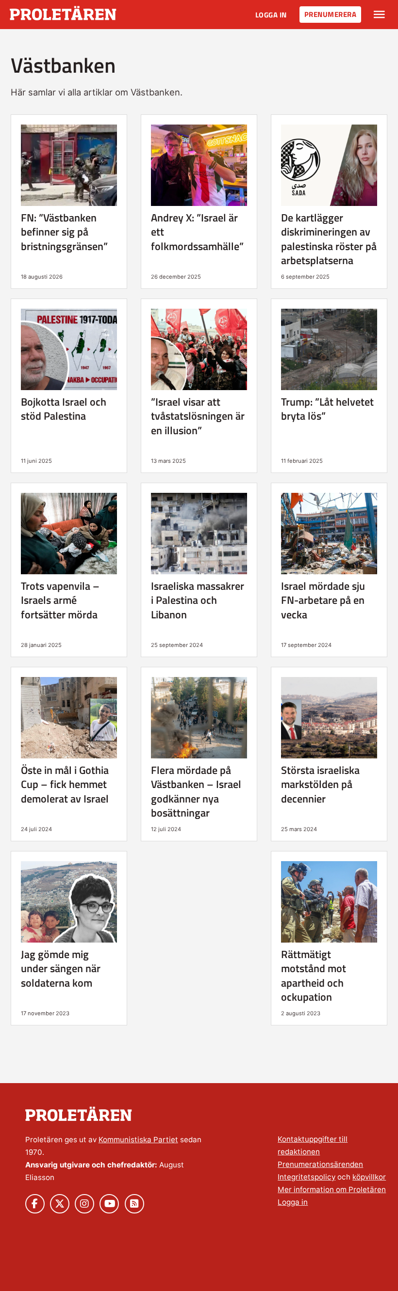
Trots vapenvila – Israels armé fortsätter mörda (60, 600)
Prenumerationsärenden (320, 1164)
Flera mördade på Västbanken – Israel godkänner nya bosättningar (196, 791)
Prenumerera (330, 14)
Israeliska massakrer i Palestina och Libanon (197, 600)
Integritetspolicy (306, 1176)
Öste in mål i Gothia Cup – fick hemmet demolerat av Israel (65, 784)
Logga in (271, 14)
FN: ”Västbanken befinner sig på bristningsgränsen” (64, 231)
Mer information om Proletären (332, 1189)
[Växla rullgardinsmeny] (379, 14)
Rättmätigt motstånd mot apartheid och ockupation (313, 975)
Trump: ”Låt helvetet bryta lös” (327, 409)
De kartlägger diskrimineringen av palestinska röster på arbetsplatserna (329, 238)
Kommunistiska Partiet (138, 1139)
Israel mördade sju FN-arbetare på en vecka (323, 600)
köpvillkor (369, 1176)
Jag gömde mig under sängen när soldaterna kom (60, 968)
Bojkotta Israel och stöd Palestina (63, 409)
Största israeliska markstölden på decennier (320, 784)
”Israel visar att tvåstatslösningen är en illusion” (198, 416)
